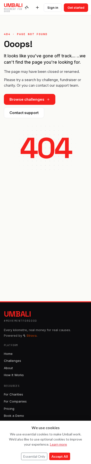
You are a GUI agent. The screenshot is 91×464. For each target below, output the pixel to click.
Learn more (58, 444)
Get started (75, 7)
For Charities (13, 394)
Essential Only (34, 456)
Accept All (59, 456)
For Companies (15, 401)
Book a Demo (14, 416)
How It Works (14, 375)
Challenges (12, 361)
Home (8, 354)
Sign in (52, 7)
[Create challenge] (37, 7)
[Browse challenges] (26, 7)
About (8, 368)
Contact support (24, 112)
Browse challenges (26, 99)
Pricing (9, 409)
